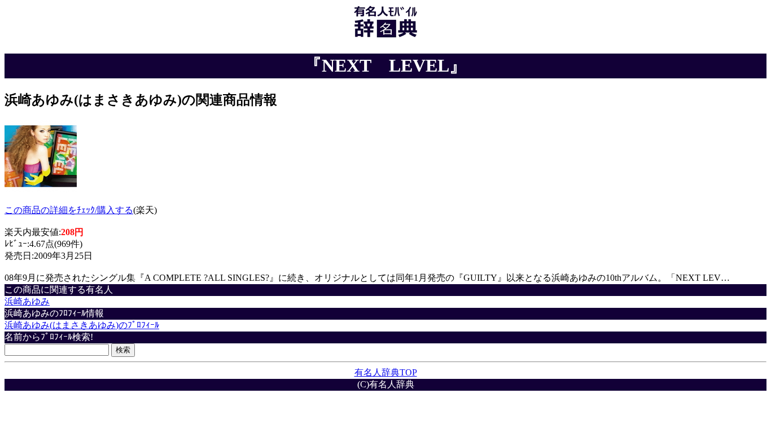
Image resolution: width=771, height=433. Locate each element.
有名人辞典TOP (385, 372)
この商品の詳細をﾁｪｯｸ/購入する (69, 210)
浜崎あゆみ (27, 301)
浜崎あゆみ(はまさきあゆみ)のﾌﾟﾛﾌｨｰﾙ (82, 325)
